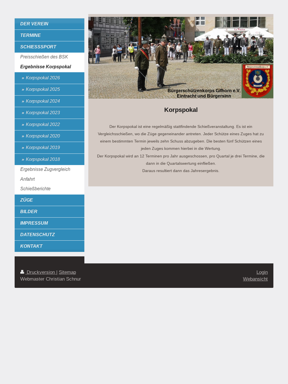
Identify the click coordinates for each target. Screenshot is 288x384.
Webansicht (255, 279)
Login (262, 272)
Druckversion (40, 272)
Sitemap (67, 272)
